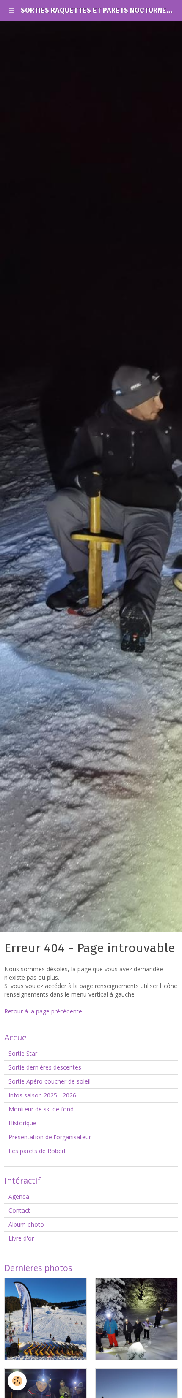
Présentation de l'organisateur (49, 1137)
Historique (22, 1123)
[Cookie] (17, 1380)
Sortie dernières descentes (44, 1067)
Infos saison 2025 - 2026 (42, 1095)
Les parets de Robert (37, 1151)
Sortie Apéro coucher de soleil (49, 1081)
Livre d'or (21, 1238)
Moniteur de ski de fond (41, 1109)
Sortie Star (22, 1053)
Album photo (26, 1224)
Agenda (18, 1196)
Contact (19, 1210)
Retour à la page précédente (43, 1011)
